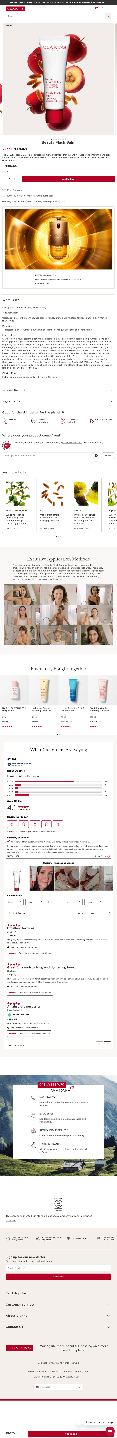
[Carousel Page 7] (65, 139)
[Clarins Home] (15, 8)
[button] (58, 300)
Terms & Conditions (62, 1371)
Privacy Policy (82, 1371)
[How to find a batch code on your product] (96, 455)
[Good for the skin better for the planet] (63, 412)
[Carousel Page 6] (63, 139)
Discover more (13, 528)
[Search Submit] (108, 16)
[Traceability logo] (6, 445)
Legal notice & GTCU (37, 1371)
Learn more (11, 1220)
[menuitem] (96, 8)
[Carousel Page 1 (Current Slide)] (51, 139)
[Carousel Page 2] (54, 139)
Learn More (8, 321)
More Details (8, 160)
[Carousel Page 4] (58, 139)
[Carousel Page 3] (56, 139)
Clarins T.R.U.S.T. (72, 442)
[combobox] (58, 1387)
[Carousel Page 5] (60, 139)
